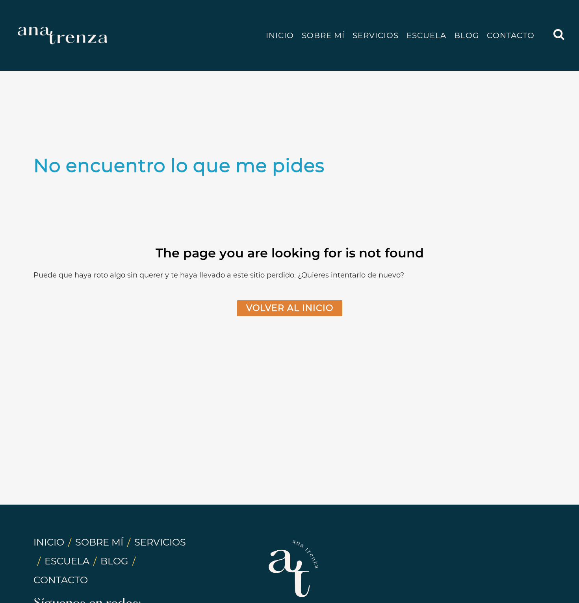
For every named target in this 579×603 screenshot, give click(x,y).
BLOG (114, 561)
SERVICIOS (160, 542)
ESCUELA (67, 561)
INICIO (48, 542)
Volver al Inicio (289, 308)
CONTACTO (60, 580)
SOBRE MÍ (99, 542)
